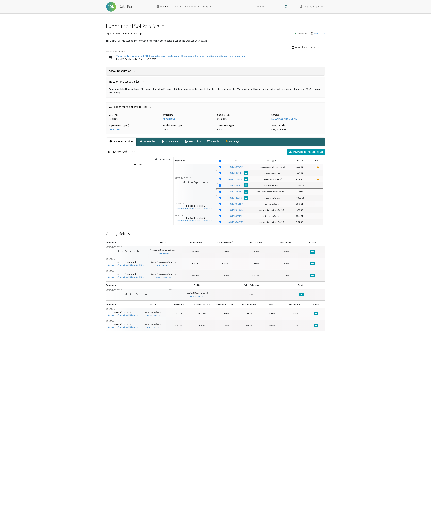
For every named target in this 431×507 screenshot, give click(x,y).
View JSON (319, 33)
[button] (311, 6)
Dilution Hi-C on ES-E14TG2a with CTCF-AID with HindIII (195, 208)
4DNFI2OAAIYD (235, 167)
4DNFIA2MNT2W (235, 179)
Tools (175, 6)
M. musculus (169, 118)
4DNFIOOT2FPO (235, 204)
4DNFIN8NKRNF (235, 173)
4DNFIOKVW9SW (235, 222)
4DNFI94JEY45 (235, 198)
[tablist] (215, 142)
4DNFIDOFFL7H (235, 216)
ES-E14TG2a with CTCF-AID (284, 118)
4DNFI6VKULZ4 (235, 185)
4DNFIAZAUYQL (235, 191)
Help (205, 6)
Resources (191, 6)
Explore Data (164, 159)
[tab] (121, 141)
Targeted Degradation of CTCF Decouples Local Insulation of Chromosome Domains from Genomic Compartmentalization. (180, 56)
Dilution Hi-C (115, 129)
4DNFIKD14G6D (235, 210)
